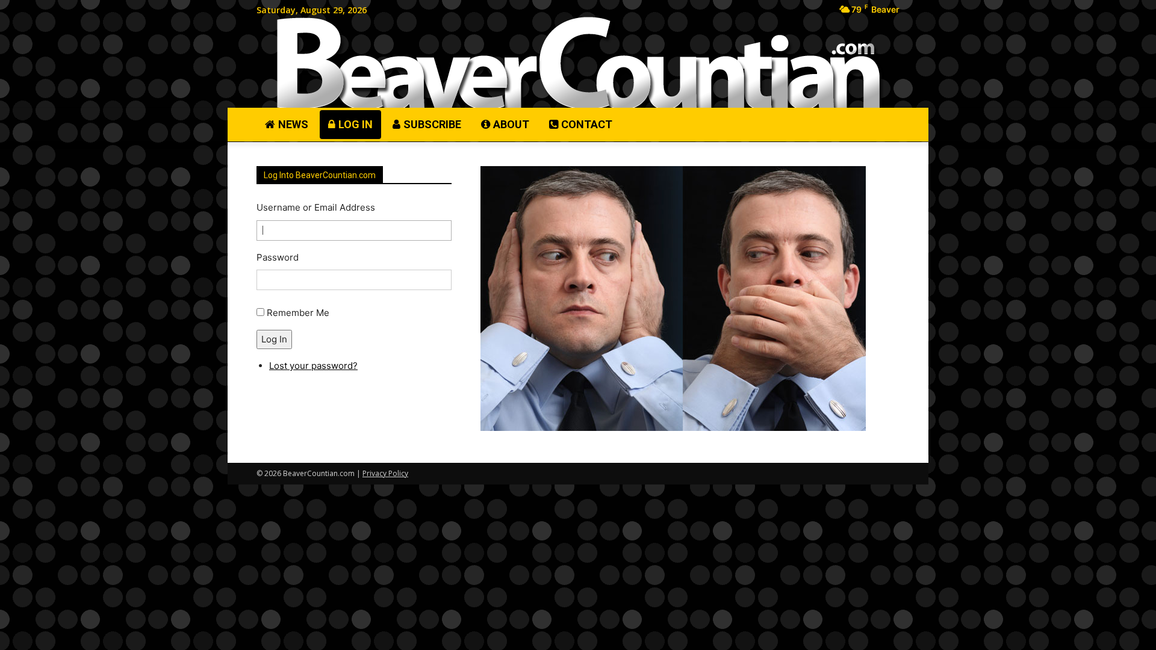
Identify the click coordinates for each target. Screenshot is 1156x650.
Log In (274, 339)
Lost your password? (313, 365)
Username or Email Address (315, 207)
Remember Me (298, 312)
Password (277, 257)
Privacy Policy (385, 473)
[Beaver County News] (578, 63)
